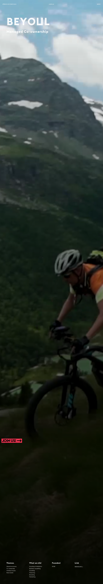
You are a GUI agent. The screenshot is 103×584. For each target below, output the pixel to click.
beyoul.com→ (79, 566)
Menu (98, 4)
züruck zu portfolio (9, 4)
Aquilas (51, 4)
